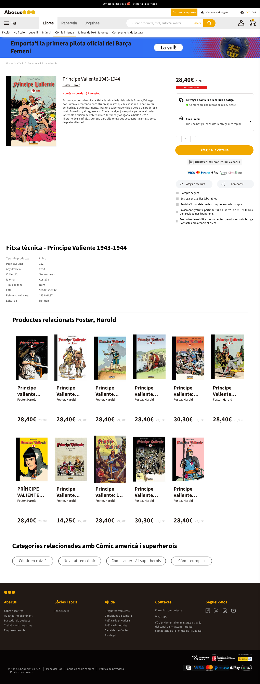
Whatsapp (161, 617)
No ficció (19, 32)
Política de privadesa (117, 621)
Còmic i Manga (64, 32)
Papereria (69, 23)
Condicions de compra (118, 616)
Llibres (48, 23)
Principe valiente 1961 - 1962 (29, 394)
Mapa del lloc (54, 669)
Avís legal (110, 635)
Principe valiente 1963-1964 (185, 495)
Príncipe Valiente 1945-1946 (224, 394)
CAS (254, 12)
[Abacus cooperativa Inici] (20, 14)
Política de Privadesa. (189, 631)
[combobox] (154, 23)
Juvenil (33, 32)
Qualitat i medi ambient (18, 616)
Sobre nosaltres (13, 611)
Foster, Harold (71, 85)
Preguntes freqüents (117, 611)
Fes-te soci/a (61, 611)
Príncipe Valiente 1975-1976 (146, 495)
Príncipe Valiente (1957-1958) (108, 394)
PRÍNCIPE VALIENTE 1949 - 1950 (29, 495)
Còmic (20, 63)
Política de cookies (116, 626)
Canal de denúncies (116, 630)
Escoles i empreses (184, 12)
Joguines (92, 23)
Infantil (46, 32)
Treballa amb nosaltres (18, 626)
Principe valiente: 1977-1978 (185, 394)
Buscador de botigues (17, 621)
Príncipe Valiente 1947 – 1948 (69, 394)
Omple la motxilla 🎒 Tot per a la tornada (130, 4)
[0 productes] (252, 25)
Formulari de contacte (168, 610)
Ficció (6, 32)
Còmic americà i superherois (42, 63)
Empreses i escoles (15, 630)
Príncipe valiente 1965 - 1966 (147, 394)
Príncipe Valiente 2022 (65, 495)
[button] (241, 24)
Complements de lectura (127, 32)
